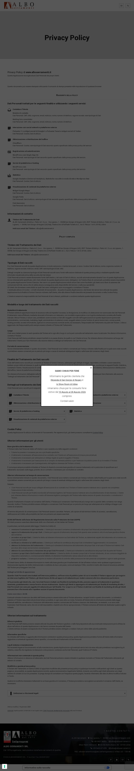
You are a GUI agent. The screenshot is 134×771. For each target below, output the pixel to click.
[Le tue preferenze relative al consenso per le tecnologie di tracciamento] (4, 766)
